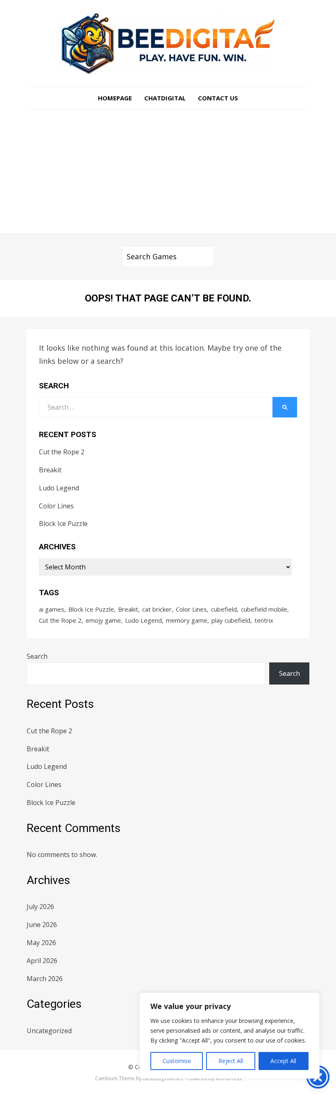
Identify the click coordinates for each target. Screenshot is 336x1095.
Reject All (230, 1061)
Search (37, 656)
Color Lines (56, 505)
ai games (51, 609)
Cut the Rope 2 (61, 451)
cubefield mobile (264, 609)
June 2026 (42, 924)
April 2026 (42, 960)
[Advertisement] (168, 171)
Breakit (50, 469)
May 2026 (41, 942)
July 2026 (40, 906)
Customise (177, 1061)
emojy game (103, 620)
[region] (229, 1036)
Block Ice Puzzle (63, 523)
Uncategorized (49, 1030)
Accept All (283, 1061)
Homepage (115, 98)
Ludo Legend (59, 487)
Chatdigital (165, 98)
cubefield (224, 609)
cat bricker (157, 609)
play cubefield (230, 620)
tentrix (263, 620)
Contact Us (218, 98)
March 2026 (45, 978)
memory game (186, 620)
